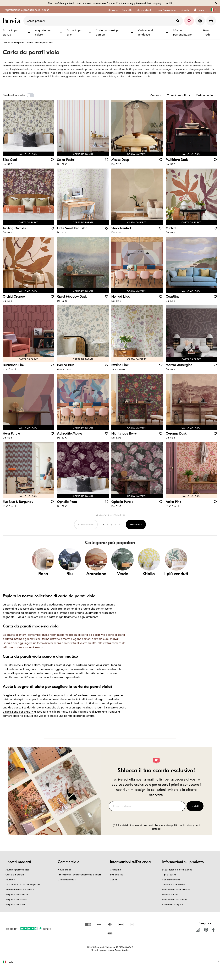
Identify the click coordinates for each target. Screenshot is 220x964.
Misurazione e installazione (177, 869)
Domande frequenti (173, 904)
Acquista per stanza (17, 894)
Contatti (114, 879)
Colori (29, 42)
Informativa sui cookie (174, 899)
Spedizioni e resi (171, 879)
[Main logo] (12, 21)
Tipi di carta (169, 874)
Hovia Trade (65, 869)
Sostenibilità (116, 874)
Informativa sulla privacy (176, 889)
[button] (212, 10)
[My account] (200, 21)
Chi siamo (115, 869)
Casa (5, 42)
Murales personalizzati (18, 869)
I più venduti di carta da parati (23, 884)
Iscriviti (195, 806)
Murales (10, 879)
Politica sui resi (170, 894)
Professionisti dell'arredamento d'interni (80, 874)
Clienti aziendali (66, 879)
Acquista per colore (16, 899)
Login (201, 9)
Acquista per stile (15, 904)
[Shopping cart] (211, 21)
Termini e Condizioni (173, 884)
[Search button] (178, 21)
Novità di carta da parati (20, 889)
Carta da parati (16, 42)
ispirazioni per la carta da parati (38, 699)
